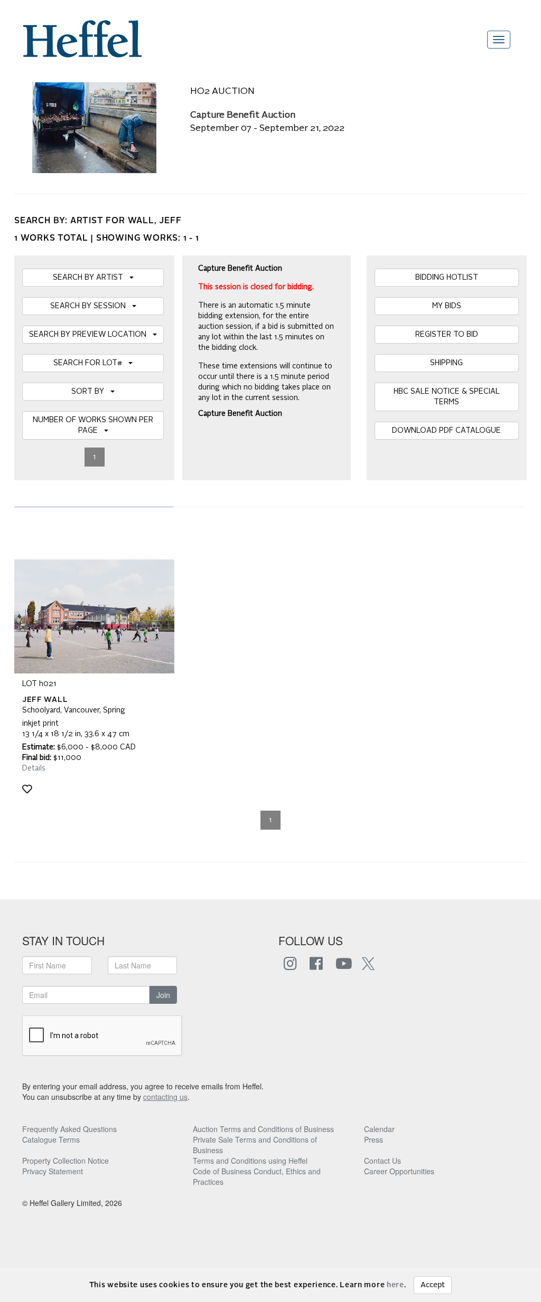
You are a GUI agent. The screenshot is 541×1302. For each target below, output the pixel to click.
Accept (433, 1285)
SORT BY (90, 391)
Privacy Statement (52, 1171)
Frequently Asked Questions (69, 1129)
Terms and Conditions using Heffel (250, 1160)
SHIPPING (446, 363)
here (395, 1285)
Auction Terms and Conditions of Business (263, 1129)
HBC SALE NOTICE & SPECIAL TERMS (447, 397)
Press (373, 1139)
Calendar (379, 1129)
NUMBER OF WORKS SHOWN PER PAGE (93, 425)
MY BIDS (446, 306)
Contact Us (382, 1160)
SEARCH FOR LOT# (90, 363)
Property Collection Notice (65, 1160)
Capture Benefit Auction (242, 115)
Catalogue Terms (51, 1139)
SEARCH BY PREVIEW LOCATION (91, 334)
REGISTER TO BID (446, 334)
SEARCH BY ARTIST (91, 277)
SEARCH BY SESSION (91, 306)
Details (33, 768)
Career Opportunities (399, 1171)
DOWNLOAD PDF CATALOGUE (446, 430)
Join (163, 995)
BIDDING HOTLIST (446, 277)
